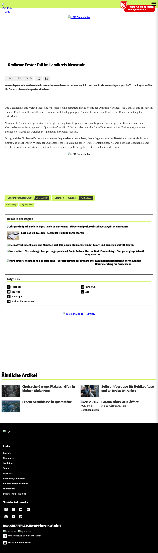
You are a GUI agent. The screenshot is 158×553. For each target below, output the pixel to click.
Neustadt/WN (42, 198)
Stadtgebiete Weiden (65, 198)
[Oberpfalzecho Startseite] (7, 11)
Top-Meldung (27, 204)
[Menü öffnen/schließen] (154, 4)
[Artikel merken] (46, 78)
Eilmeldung (11, 204)
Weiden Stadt (85, 198)
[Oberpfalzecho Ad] (138, 8)
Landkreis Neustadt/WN (19, 198)
